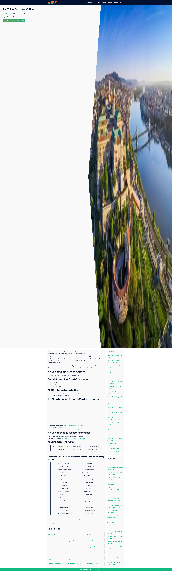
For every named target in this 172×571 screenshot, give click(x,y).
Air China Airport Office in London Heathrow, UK (74, 564)
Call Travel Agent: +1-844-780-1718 (15, 20)
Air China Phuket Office (74, 533)
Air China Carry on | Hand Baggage (54, 558)
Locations (110, 2)
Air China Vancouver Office (55, 545)
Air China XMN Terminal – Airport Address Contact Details (56, 552)
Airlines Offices (97, 2)
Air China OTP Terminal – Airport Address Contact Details (95, 540)
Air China (54, 523)
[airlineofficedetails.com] (52, 2)
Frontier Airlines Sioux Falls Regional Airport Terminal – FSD (114, 500)
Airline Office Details (8, 13)
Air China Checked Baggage (94, 551)
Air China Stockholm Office (74, 545)
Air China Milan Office (53, 539)
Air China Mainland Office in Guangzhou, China (94, 546)
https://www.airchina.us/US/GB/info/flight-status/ (75, 427)
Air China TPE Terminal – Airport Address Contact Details (75, 558)
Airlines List (89, 2)
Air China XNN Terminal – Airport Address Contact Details (56, 564)
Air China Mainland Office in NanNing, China (94, 534)
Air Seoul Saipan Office (113, 448)
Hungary (64, 523)
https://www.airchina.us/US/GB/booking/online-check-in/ (73, 429)
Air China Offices (61, 453)
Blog (120, 2)
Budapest (59, 523)
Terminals (104, 2)
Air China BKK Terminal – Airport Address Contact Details (75, 540)
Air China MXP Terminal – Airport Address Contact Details (95, 558)
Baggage (116, 2)
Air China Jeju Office (92, 563)
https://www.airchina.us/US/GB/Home (73, 425)
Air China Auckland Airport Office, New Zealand (55, 534)
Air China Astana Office (73, 551)
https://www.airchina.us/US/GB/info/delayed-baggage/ (75, 438)
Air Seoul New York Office (113, 452)
